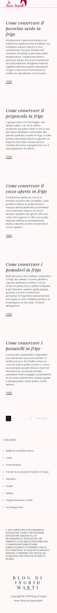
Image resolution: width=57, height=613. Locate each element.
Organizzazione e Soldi (19, 500)
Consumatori (13, 464)
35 (30, 418)
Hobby (9, 493)
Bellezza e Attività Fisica (19, 450)
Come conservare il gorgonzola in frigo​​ (25, 113)
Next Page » (42, 418)
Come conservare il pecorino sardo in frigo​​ (25, 28)
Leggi (9, 81)
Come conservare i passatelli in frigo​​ (24, 345)
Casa (9, 457)
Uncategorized (14, 507)
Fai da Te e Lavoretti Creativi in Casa (27, 471)
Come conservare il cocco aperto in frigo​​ (26, 188)
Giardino (11, 479)
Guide (9, 486)
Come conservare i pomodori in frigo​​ (24, 267)
